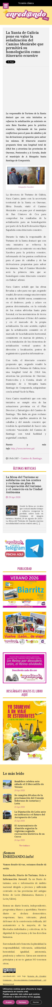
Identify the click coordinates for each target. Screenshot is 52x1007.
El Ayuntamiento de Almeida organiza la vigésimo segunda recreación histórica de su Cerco (29, 831)
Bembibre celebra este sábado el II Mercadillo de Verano (29, 784)
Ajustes (36, 1002)
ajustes (37, 997)
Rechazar (22, 1002)
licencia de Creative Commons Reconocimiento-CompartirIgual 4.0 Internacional (24, 980)
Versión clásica (26, 3)
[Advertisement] (26, 87)
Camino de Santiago (31, 458)
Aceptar (9, 1002)
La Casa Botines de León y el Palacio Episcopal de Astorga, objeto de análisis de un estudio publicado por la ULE (24, 527)
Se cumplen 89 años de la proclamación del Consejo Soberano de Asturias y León (29, 799)
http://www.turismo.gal (22, 448)
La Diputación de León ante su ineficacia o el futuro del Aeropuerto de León (30, 814)
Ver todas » (24, 845)
